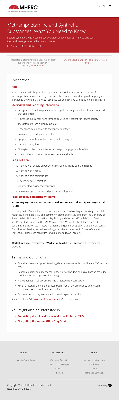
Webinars (59, 368)
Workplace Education (59, 360)
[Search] (100, 6)
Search (59, 372)
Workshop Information (94, 360)
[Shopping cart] (105, 6)
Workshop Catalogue (59, 364)
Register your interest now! (33, 65)
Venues (94, 368)
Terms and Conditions (94, 372)
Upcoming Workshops (25, 360)
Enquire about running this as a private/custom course (85, 61)
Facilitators (94, 364)
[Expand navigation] (109, 6)
